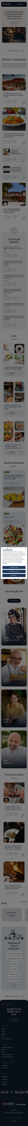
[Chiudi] (25, 548)
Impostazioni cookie (14, 567)
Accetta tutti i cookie (14, 571)
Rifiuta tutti (14, 575)
